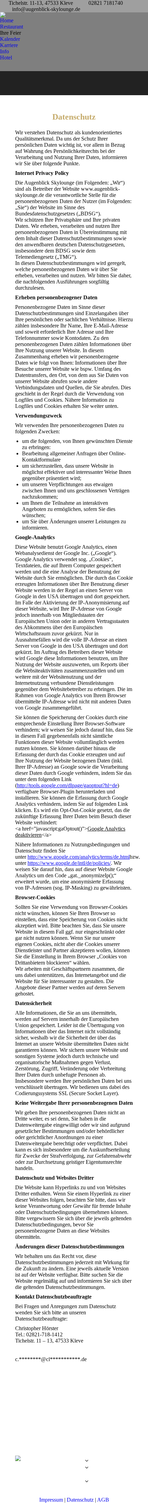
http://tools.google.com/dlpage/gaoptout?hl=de (67, 785)
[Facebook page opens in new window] (20, 1469)
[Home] (74, 1457)
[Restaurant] (74, 1462)
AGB (103, 1500)
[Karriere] (74, 1478)
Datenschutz (80, 1500)
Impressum (51, 1500)
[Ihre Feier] (74, 1469)
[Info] (74, 1483)
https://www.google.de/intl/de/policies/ (69, 863)
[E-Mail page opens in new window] (30, 1469)
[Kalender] (74, 1474)
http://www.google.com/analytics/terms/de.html (79, 857)
